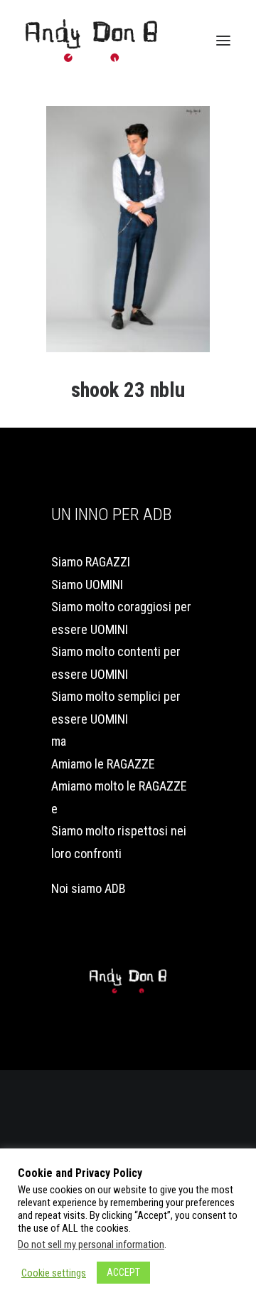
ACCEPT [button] (123, 1272)
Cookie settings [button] (53, 1273)
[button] (223, 40)
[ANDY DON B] (91, 40)
